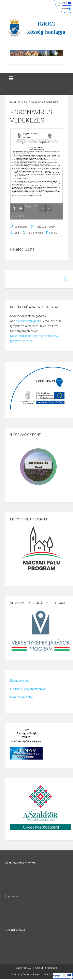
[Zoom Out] (43, 208)
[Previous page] (14, 208)
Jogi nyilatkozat (15, 929)
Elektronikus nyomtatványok (28, 689)
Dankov (27, 974)
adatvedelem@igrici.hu (28, 321)
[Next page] (21, 208)
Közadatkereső (20, 680)
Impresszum (13, 896)
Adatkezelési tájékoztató (20, 863)
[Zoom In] (49, 208)
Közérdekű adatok (21, 697)
